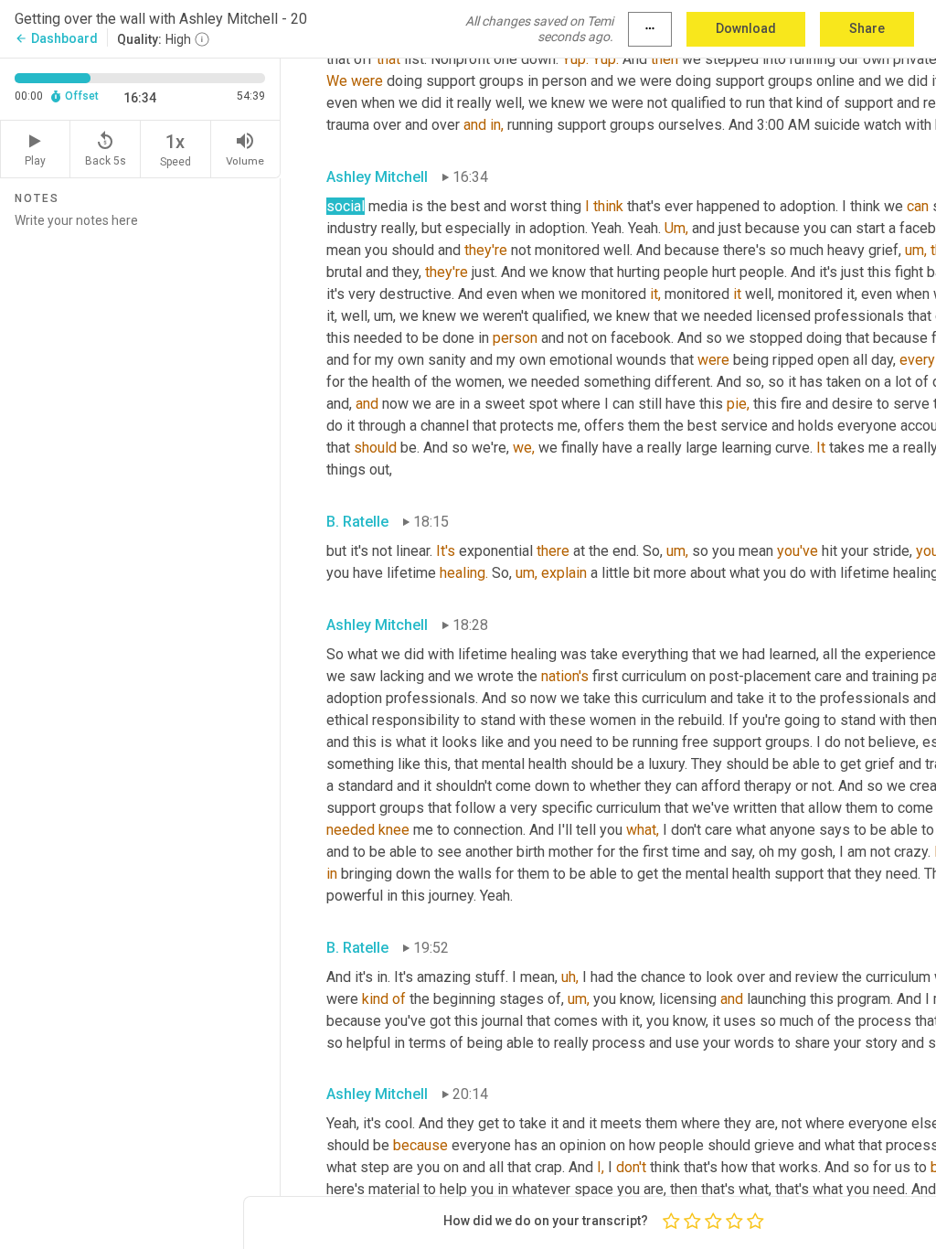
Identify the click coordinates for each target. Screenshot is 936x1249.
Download (746, 28)
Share (867, 28)
